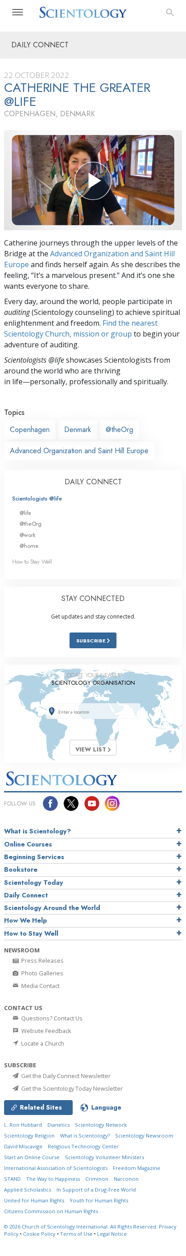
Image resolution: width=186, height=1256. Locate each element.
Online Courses (28, 844)
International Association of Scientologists (55, 1168)
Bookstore (20, 869)
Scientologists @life (37, 498)
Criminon (96, 1178)
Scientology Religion (29, 1135)
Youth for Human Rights (99, 1200)
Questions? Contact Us (51, 1018)
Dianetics (58, 1124)
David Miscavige (23, 1146)
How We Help (25, 920)
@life (25, 513)
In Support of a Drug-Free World (96, 1189)
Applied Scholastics (27, 1189)
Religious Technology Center (83, 1146)
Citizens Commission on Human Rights (51, 1211)
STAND (12, 1178)
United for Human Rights (34, 1200)
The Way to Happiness (53, 1178)
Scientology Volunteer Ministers (104, 1157)
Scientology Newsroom (144, 1135)
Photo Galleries (41, 973)
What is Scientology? (37, 831)
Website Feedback (45, 1031)
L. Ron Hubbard (23, 1124)
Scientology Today (33, 882)
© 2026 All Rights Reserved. (81, 1226)
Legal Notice (112, 1233)
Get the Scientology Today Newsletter (71, 1088)
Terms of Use (76, 1233)
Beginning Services (34, 856)
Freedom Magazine (136, 1168)
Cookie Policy (39, 1233)
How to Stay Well (32, 561)
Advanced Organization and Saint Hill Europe (79, 451)
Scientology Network (101, 1124)
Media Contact (40, 986)
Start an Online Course (32, 1157)
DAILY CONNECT (93, 482)
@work (27, 535)
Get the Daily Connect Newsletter (65, 1076)
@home (28, 546)
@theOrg (119, 429)
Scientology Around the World (52, 907)
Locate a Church (42, 1043)
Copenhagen (30, 429)
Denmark (77, 429)
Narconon (126, 1178)
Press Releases (42, 960)
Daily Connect (26, 895)
